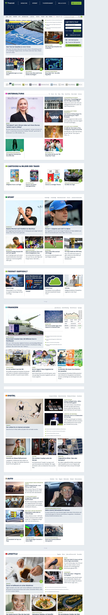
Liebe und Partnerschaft (71, 554)
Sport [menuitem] (10, 16)
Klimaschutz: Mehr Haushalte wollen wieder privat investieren (54, 345)
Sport (10, 197)
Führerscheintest (78, 478)
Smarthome (79, 395)
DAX (66, 323)
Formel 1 (68, 197)
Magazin (60, 478)
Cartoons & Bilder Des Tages (23, 166)
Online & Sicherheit (62, 395)
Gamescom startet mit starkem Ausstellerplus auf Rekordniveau (56, 429)
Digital (11, 395)
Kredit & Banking (65, 307)
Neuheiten (52, 478)
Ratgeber (59, 554)
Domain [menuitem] (50, 16)
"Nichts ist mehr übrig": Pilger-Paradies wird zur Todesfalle (53, 25)
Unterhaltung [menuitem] (25, 16)
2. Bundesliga (53, 197)
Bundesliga (47, 197)
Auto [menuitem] (19, 16)
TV (49, 93)
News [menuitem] (7, 16)
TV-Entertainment (48, 3)
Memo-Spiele (74, 93)
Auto (10, 478)
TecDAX (67, 327)
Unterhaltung (15, 93)
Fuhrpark (72, 478)
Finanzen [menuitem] (15, 16)
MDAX (66, 325)
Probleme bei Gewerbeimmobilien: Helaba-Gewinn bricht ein (54, 337)
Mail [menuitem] (47, 16)
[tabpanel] (24, 36)
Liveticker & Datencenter (77, 197)
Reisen (63, 554)
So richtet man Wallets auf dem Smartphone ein (53, 435)
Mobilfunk (24, 3)
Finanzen (12, 307)
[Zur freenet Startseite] (9, 3)
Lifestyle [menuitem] (32, 16)
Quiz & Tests (67, 93)
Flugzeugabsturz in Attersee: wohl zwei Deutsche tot (54, 20)
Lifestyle (12, 554)
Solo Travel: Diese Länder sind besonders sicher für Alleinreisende (56, 587)
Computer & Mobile (53, 395)
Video (59, 93)
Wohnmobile (66, 478)
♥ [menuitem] (54, 17)
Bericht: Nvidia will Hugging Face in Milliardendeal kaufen (53, 340)
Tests (57, 478)
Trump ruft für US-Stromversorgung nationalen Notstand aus (53, 28)
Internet (34, 3)
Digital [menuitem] (37, 16)
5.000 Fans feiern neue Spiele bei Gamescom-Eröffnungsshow (55, 431)
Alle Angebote (77, 3)
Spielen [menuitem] (42, 16)
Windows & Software (71, 395)
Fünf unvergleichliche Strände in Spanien (52, 591)
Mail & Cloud (62, 3)
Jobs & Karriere (58, 307)
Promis (52, 93)
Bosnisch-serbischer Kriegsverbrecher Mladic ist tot (54, 22)
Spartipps (80, 307)
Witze (63, 93)
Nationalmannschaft (61, 197)
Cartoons (80, 93)
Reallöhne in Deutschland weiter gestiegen (52, 342)
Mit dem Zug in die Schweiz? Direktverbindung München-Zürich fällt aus (57, 589)
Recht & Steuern (73, 307)
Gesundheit (79, 554)
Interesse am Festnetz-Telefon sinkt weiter (52, 433)
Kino (56, 93)
